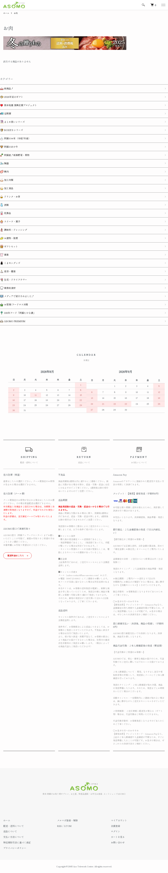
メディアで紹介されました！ (18, 296)
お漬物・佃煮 (10, 238)
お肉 (16, 13)
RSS (59, 826)
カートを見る (118, 836)
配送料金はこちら (16, 555)
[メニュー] (163, 5)
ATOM (68, 826)
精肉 (6, 171)
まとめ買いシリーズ (14, 121)
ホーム (6, 13)
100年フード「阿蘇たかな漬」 (19, 312)
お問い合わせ (118, 842)
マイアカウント (119, 820)
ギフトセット (10, 246)
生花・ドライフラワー (15, 279)
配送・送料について (13, 826)
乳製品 (7, 213)
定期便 (7, 113)
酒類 (6, 205)
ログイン (115, 831)
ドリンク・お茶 (11, 196)
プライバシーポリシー (14, 848)
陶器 (6, 163)
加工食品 (8, 188)
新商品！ (8, 88)
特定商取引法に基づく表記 (17, 842)
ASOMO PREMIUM (14, 321)
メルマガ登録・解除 (67, 820)
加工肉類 (8, 180)
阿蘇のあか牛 (10, 146)
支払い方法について (13, 836)
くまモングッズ (11, 263)
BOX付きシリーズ (13, 130)
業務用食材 (9, 288)
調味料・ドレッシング (15, 229)
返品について (10, 831)
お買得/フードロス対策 (15, 304)
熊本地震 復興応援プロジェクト (20, 105)
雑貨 (6, 254)
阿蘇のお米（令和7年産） (17, 138)
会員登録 (115, 826)
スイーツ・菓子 (11, 221)
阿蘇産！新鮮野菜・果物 (16, 155)
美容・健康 (9, 271)
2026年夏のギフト (13, 96)
